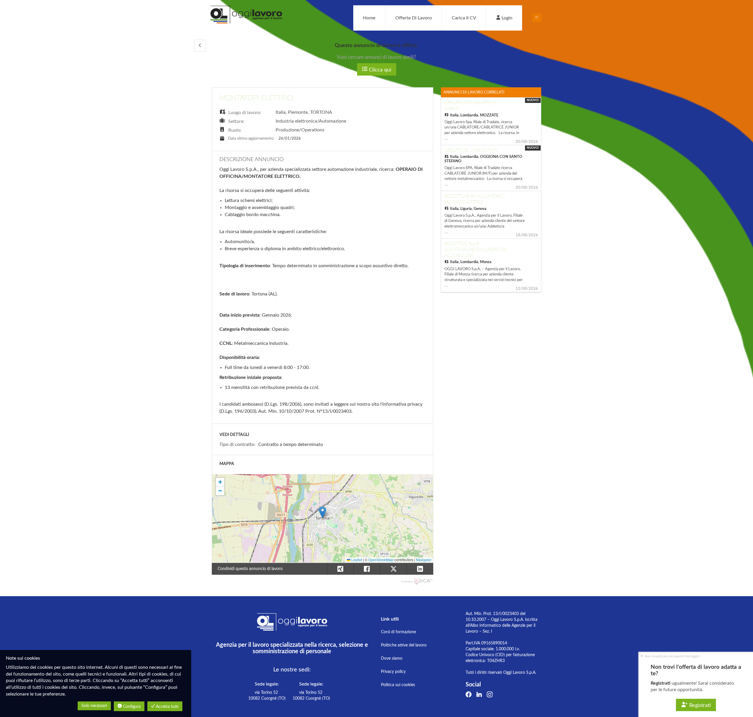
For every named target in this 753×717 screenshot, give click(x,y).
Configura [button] (131, 707)
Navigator (424, 559)
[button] (200, 45)
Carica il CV (464, 18)
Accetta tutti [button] (167, 707)
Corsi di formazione (398, 632)
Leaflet (356, 559)
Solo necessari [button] (94, 706)
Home (369, 18)
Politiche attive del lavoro (404, 645)
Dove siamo (391, 658)
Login (506, 18)
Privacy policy (393, 672)
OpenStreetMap (381, 559)
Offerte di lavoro (413, 18)
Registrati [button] (699, 705)
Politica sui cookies (398, 685)
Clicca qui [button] (379, 70)
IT (536, 17)
